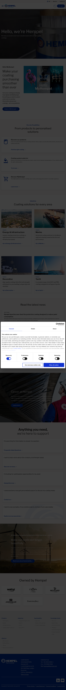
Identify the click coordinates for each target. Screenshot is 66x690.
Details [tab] (33, 328)
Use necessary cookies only (32, 365)
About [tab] (54, 328)
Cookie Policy (17, 348)
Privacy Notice (11, 350)
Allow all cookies (54, 365)
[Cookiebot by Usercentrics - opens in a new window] (57, 324)
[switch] (25, 358)
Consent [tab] (11, 328)
